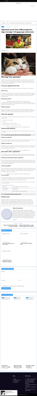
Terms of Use (16, 382)
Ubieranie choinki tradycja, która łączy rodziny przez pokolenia (11, 226)
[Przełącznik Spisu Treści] (7, 51)
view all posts (14, 219)
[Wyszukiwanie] (32, 6)
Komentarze (2, 271)
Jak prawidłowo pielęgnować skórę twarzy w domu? (8, 244)
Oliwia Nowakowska (8, 26)
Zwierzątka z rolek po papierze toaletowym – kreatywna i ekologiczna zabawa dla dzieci (18, 366)
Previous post (16, 223)
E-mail (19, 280)
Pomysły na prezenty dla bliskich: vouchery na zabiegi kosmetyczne (29, 382)
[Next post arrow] (35, 225)
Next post (20, 223)
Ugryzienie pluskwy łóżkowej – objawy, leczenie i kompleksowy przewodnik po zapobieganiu (26, 226)
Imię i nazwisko (3, 280)
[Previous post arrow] (1, 225)
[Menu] (3, 6)
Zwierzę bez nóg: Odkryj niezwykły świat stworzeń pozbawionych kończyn (5, 366)
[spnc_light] (34, 6)
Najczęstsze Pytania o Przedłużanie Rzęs (26, 244)
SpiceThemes (27, 394)
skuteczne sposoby (14, 201)
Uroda (2, 26)
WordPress (17, 394)
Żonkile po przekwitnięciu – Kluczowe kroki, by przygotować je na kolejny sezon (30, 366)
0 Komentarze (15, 26)
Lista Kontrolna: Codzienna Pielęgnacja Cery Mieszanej (7, 261)
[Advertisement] (18, 14)
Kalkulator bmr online (17, 380)
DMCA (15, 378)
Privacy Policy (16, 381)
